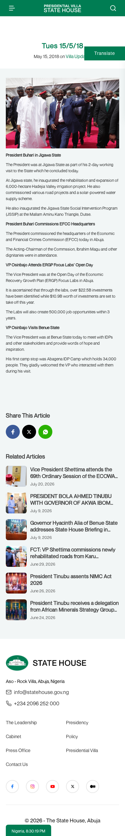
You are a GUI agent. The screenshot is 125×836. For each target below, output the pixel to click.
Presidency (77, 722)
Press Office (18, 750)
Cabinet (13, 736)
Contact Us (17, 764)
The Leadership (21, 722)
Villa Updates (79, 56)
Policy (72, 736)
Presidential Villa (82, 750)
